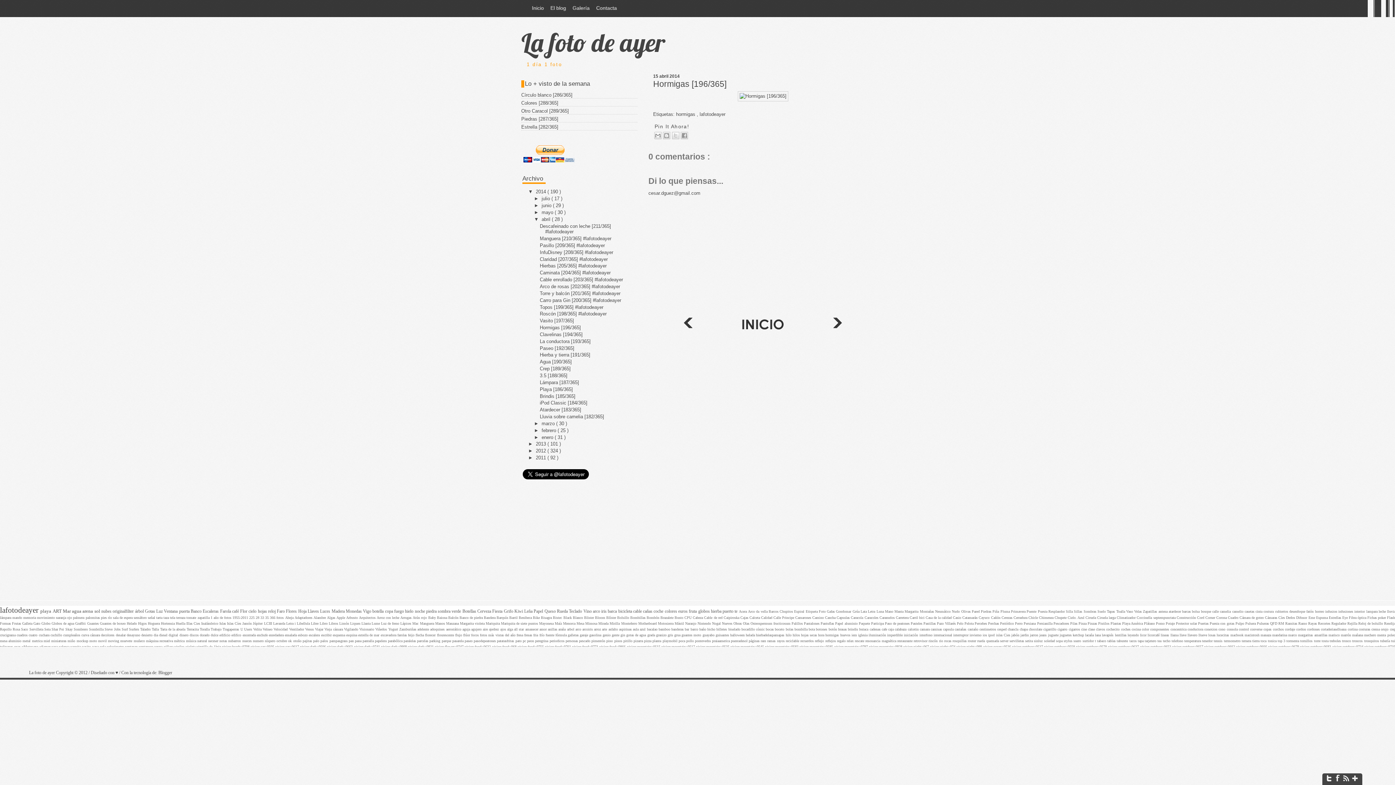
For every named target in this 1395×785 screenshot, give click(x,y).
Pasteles (917, 623)
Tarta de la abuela (173, 629)
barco (695, 629)
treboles (1336, 641)
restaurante (905, 641)
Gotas (150, 611)
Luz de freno (390, 623)
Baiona (442, 618)
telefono (1178, 641)
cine (1084, 629)
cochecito (1113, 629)
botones (822, 629)
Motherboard (648, 623)
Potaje (1171, 623)
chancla (1013, 629)
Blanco (578, 618)
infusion (1331, 611)
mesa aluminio (11, 641)
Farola (226, 611)
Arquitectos (368, 618)
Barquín (503, 618)
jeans (1043, 635)
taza (166, 618)
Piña (996, 611)
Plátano (1150, 623)
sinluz (1039, 641)
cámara (95, 635)
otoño (298, 641)
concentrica (1179, 629)
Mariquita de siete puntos (520, 623)
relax (851, 641)
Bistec (558, 618)
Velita (258, 629)
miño (72, 641)
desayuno (134, 635)
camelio (1238, 611)
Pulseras (1263, 623)
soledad (1050, 641)
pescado (585, 641)
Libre (315, 623)
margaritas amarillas (1313, 635)
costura (1269, 611)
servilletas (1017, 641)
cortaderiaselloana (1334, 629)
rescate (860, 641)
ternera (1247, 641)
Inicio (538, 8)
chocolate (1036, 629)
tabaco (1102, 641)
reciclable (793, 641)
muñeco (140, 641)
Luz (160, 611)
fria (536, 635)
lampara (1372, 611)
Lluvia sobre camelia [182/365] (572, 416)
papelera (381, 641)
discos (195, 635)
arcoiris (588, 629)
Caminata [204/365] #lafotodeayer (575, 272)
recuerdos (807, 641)
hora (821, 635)
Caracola (857, 618)
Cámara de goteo (1252, 618)
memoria (30, 618)
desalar (121, 635)
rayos (781, 641)
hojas (263, 611)
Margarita (912, 611)
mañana (1358, 635)
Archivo (532, 178)
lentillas (1121, 635)
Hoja (303, 611)
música (191, 641)
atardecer (1175, 611)
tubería (1385, 641)
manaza (1266, 635)
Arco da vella (758, 611)
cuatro (34, 635)
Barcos (774, 611)
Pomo (1161, 623)
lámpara (6, 618)
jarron (1034, 635)
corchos (1279, 629)
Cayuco (985, 618)
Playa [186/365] (556, 389)
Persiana (1030, 623)
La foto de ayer (593, 43)
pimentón (598, 641)
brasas (843, 629)
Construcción (1187, 618)
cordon (1301, 629)
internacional (943, 635)
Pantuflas (828, 623)
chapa (1024, 629)
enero (548, 437)
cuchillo (56, 635)
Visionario (367, 629)
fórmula (561, 635)
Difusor (1302, 618)
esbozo (303, 635)
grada (651, 635)
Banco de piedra (472, 618)
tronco (1347, 641)
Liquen (355, 623)
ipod (992, 635)
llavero (1193, 635)
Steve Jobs (113, 629)
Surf (125, 629)
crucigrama (8, 635)
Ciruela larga (1107, 618)
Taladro (146, 629)
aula (636, 629)
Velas (1138, 611)
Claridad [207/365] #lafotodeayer (574, 259)
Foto (823, 611)
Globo (46, 623)
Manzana (453, 623)
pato (519, 641)
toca (1264, 641)
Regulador (1339, 623)
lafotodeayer (20, 610)
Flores (292, 611)
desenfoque (1297, 611)
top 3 (1282, 641)
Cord (1201, 618)
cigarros (1075, 629)
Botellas (469, 611)
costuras (1365, 629)
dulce (215, 635)
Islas (223, 623)
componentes (1160, 629)
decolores (108, 635)
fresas (528, 635)
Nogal (717, 623)
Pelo (961, 623)
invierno (976, 635)
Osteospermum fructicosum (771, 623)
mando (17, 618)
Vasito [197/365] (557, 320)
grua (678, 635)
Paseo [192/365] (557, 348)
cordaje (1290, 629)
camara (925, 629)
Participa (878, 623)
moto (93, 641)
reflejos (831, 641)
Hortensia (168, 623)
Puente (1032, 611)
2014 (541, 191)
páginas (755, 641)
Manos (440, 623)
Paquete (865, 623)
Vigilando (351, 629)
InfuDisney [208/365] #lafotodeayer (576, 252)
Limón (344, 623)
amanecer (532, 629)
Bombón (653, 618)
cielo (253, 611)
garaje (584, 635)
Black (568, 618)
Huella (181, 623)
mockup (83, 641)
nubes (107, 611)
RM (1281, 623)
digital (174, 635)
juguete (1054, 635)
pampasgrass (339, 641)
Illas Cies (193, 623)
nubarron (235, 641)
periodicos (558, 641)
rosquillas (960, 641)
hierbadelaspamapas (770, 635)
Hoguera (154, 623)
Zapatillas (1150, 611)
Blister (589, 618)
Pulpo (1240, 623)
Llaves (314, 611)
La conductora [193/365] (565, 341)
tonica (1273, 641)
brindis (853, 629)
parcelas (423, 641)
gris (671, 635)
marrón (1346, 635)
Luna (881, 611)
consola (1233, 629)
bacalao (653, 629)
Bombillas (638, 618)
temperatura (1193, 641)
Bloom (600, 618)
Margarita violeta (473, 623)
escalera (315, 635)
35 (267, 618)
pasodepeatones (485, 641)
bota (812, 629)
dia (156, 635)
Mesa (581, 623)
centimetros (988, 629)
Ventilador (297, 629)
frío (542, 635)
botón (833, 629)
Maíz (559, 623)
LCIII (268, 623)
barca (613, 611)
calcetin (914, 629)
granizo (662, 635)
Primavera (1019, 611)
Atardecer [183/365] (560, 409)
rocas (948, 641)
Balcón (454, 618)
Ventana (171, 611)
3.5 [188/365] (553, 375)
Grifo (509, 611)
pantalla (369, 641)
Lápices (406, 623)
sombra (445, 611)
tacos (1133, 641)
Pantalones (812, 623)
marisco (1335, 635)
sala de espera (123, 618)
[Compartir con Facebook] (684, 135)
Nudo (956, 611)
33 (262, 618)
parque (447, 641)
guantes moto (692, 635)
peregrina (542, 641)
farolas (402, 635)
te (737, 611)
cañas (648, 611)
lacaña (1090, 635)
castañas (961, 629)
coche (659, 611)
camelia (1226, 611)
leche (1383, 611)
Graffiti (81, 623)
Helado (132, 623)
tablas (1112, 641)
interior (1360, 611)
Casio (957, 618)
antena (1164, 611)
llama (1175, 635)
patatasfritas (506, 641)
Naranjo (691, 623)
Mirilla (615, 623)
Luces (325, 611)
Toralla (205, 629)
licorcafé (1154, 635)
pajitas (308, 641)
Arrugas (406, 618)
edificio (225, 635)
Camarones (803, 618)
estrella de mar (369, 635)
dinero (184, 635)
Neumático (943, 611)
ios (985, 635)
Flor (244, 611)
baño (703, 629)
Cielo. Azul (1076, 618)
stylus (1068, 641)
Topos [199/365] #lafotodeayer (571, 307)
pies (104, 618)
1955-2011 (240, 618)
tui (1393, 641)
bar (687, 629)
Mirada (604, 623)
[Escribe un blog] (666, 135)
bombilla (801, 629)
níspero (270, 641)
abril (547, 219)
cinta (1259, 611)
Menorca (570, 623)
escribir (327, 635)
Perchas (994, 623)
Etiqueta (812, 611)
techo (1167, 641)
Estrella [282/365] (539, 127)
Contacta (606, 8)
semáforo (141, 618)
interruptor (961, 635)
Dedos (1291, 618)
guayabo (709, 635)
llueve (1203, 635)
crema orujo (1380, 629)
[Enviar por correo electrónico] (658, 135)
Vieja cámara (334, 629)
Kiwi (519, 611)
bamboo (665, 629)
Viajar (319, 629)
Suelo (1102, 611)
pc (525, 641)
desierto (147, 635)
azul (643, 629)
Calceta (755, 618)
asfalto (613, 629)
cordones (1314, 629)
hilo (789, 635)
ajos (503, 629)
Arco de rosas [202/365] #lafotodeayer (580, 286)
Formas (6, 623)
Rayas (1313, 623)
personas (572, 641)
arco (578, 629)
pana (359, 641)
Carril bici (918, 618)
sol (97, 611)
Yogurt (393, 629)
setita (1029, 641)
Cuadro (1234, 618)
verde (457, 611)
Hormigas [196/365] (690, 84)
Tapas (1111, 611)
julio (546, 198)
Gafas (831, 611)
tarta (159, 618)
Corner (1210, 618)
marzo (549, 423)
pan (352, 641)
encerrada (250, 635)
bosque (1206, 611)
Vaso (1130, 611)
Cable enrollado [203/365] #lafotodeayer (581, 279)
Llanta (366, 623)
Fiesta (498, 611)
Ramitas (1291, 623)
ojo (70, 618)
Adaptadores (304, 618)
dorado (205, 635)
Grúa (857, 611)
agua (77, 611)
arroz (598, 629)
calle (1216, 611)
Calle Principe (784, 618)
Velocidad (281, 629)
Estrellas (1335, 618)
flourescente (446, 635)
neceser (213, 641)
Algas (331, 618)
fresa (520, 635)
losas (1212, 635)
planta (657, 641)
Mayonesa (547, 623)
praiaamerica (721, 641)
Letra (872, 611)
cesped (1002, 629)
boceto (780, 629)
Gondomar (844, 611)
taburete (1123, 641)
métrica (180, 641)
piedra (432, 611)
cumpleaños (72, 635)
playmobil (671, 641)
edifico (236, 635)
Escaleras (211, 611)
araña (562, 629)
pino (610, 641)
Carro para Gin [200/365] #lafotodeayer (580, 300)
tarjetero (1151, 641)
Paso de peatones (898, 623)
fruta (693, 611)
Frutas (17, 623)
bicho (711, 629)
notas (223, 641)
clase (1092, 629)
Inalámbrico (210, 623)
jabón (1015, 635)
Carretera (903, 618)
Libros (334, 623)
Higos (143, 623)
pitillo (628, 641)
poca (682, 641)
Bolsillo (623, 618)
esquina (352, 635)
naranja (61, 618)
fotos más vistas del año (498, 635)
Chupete (1061, 618)
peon (531, 641)
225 (252, 618)
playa (46, 611)
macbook (1237, 635)
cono (1222, 629)
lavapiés (1108, 635)
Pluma (1005, 611)
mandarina (1280, 635)
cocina (1137, 629)
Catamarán (970, 618)
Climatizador (1127, 618)
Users (248, 629)
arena (88, 611)
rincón (934, 641)
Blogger (165, 673)
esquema (339, 635)
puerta (185, 611)
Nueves (727, 623)
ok (290, 641)
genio (607, 635)
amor (543, 629)
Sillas (1078, 611)
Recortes (1324, 623)
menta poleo (1386, 635)
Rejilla (1352, 623)
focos (475, 635)
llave (1184, 635)
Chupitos (787, 611)
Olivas (966, 611)
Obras (738, 623)
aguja (466, 629)
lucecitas (1223, 635)
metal (27, 641)
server (1005, 641)
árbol (140, 611)
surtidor (1089, 641)
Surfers (134, 629)
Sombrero (81, 629)
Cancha (831, 618)
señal (152, 618)
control (1244, 629)
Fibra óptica (1358, 618)
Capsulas (844, 618)
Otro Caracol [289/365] (545, 111)
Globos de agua (63, 623)
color (1146, 629)
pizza (648, 641)
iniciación (911, 635)
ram (764, 641)
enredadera (277, 635)
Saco (25, 629)
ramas (772, 641)
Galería (581, 8)
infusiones (1346, 611)
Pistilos (1104, 623)
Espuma (1322, 618)
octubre (282, 641)
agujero (477, 629)
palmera (79, 618)
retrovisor (921, 641)
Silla (1070, 611)
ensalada (291, 635)
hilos (797, 635)
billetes (722, 629)
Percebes (981, 623)
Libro (324, 623)
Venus (310, 629)
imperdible (895, 635)
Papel (539, 611)
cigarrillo (1050, 629)
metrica (38, 641)
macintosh (1253, 635)
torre (1318, 641)
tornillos (1307, 641)
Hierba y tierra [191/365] (565, 355)
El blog (558, 8)
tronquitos (1372, 641)
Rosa (17, 629)
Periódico (1007, 623)
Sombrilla (97, 629)
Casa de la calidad (939, 618)
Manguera (427, 623)
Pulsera (1251, 623)
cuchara (44, 635)
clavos (1101, 629)
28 (258, 618)
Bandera (490, 618)
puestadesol (740, 641)
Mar (67, 611)
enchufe (263, 635)
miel (47, 641)
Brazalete (667, 618)
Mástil (680, 623)
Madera (339, 611)
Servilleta (36, 629)
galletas (574, 635)
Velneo (268, 629)
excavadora (389, 635)
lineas (1165, 635)
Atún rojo (420, 618)
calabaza (901, 629)
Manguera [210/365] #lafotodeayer (575, 238)
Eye (1345, 618)
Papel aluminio (846, 623)
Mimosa (591, 623)
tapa (1141, 641)
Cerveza (484, 611)
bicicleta (625, 611)
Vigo (367, 611)
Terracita (193, 629)
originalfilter (124, 611)
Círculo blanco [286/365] (547, 95)
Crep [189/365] (555, 368)
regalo (842, 641)
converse (1256, 629)
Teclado (576, 611)
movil (103, 641)
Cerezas (1008, 618)
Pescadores (1062, 623)
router (972, 641)
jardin (1025, 635)
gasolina (595, 635)
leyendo (1134, 635)
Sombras (1090, 611)
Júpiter (258, 623)
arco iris (600, 611)
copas (1268, 629)
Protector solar (1187, 623)
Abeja (290, 618)
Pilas (1074, 623)
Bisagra (547, 618)
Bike (537, 618)
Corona (1222, 618)
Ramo (1303, 623)
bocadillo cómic (753, 629)
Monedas (354, 611)
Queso (551, 611)
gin (623, 635)
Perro (1019, 623)
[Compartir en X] (675, 135)
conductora (1196, 629)
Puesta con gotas (1222, 623)
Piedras (986, 611)
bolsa (1196, 611)
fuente (550, 635)
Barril (514, 618)
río (110, 618)
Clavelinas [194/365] (561, 334)
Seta (48, 629)
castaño (973, 629)
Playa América (1133, 623)
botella (378, 611)
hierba (717, 611)
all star (519, 629)
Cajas (744, 618)
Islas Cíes (234, 623)
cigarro (1063, 629)
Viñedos (381, 629)
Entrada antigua (687, 324)
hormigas (832, 635)
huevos (846, 635)
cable (638, 611)
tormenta (1293, 641)
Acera (743, 611)
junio (547, 205)
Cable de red (713, 618)
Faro (281, 611)
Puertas (1204, 623)
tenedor (1208, 641)
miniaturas (59, 641)
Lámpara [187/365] (559, 382)
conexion (1211, 629)
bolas (790, 629)
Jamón (247, 623)
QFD (1274, 623)
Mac (416, 623)
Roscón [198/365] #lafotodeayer (573, 314)
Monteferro (629, 623)
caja (891, 629)
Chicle (1033, 618)
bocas (770, 629)
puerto (729, 611)
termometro (1233, 641)
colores (671, 611)
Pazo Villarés (947, 623)
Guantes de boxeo (113, 623)
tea (1159, 641)
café (236, 611)
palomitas (93, 618)
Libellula (304, 623)
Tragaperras (231, 629)
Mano (889, 611)
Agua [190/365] (556, 362)
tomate (191, 618)
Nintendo (705, 623)
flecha (420, 635)
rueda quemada (988, 641)
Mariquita (493, 623)
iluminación (878, 635)
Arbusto (352, 618)
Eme (1312, 618)
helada (751, 635)
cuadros (23, 635)
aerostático (454, 629)
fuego (399, 611)
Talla (156, 629)
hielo (410, 611)
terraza (181, 618)
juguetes (1066, 635)
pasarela (458, 641)
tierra (1256, 641)
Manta (899, 611)
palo (316, 641)
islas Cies (1003, 635)
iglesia (863, 635)
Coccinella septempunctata (1156, 618)
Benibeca (526, 618)
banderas (678, 629)
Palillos (798, 623)
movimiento (46, 618)
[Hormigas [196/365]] (763, 96)
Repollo (6, 629)
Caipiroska (732, 618)
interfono (926, 635)
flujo (459, 635)
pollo (690, 641)
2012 (541, 451)
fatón (1310, 611)
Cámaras (1271, 618)
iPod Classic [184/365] (563, 403)
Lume (376, 623)
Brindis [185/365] (557, 396)
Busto (679, 618)
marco (1293, 635)
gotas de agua (636, 635)
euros (683, 611)
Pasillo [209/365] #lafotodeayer (572, 245)
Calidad (767, 618)
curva (85, 635)
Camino (818, 618)
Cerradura (1021, 618)
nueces (247, 641)
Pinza (1083, 623)
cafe (885, 629)
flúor (467, 635)
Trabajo (217, 629)
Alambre (320, 618)
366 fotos (277, 618)
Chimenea (1047, 618)
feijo (412, 635)
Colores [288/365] (539, 103)
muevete (126, 641)
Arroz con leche (388, 618)
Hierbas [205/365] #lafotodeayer (573, 266)
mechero (1370, 635)
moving (114, 641)
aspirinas (626, 629)
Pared (976, 611)
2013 (541, 444)
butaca (864, 629)
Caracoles (872, 618)
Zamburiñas (408, 629)
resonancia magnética (881, 641)
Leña (529, 611)
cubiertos (1282, 611)
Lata (864, 611)
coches (1126, 629)
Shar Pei (58, 629)
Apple (341, 618)
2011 (541, 457)
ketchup (1079, 635)
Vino (588, 611)
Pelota (970, 623)
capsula (949, 629)
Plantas (1116, 623)
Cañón (996, 618)
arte (605, 629)
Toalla (1121, 611)
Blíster (611, 618)
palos (324, 641)
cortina (1353, 629)
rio (941, 641)
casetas (1250, 611)
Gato (37, 623)
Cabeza (698, 618)
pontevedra (703, 641)
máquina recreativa (160, 641)
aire (486, 629)
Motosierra (666, 623)
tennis (1219, 641)
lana (1098, 635)
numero (259, 641)
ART (58, 611)
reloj (272, 611)
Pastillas (930, 623)
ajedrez (494, 629)
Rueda (563, 611)
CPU (688, 618)
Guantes (93, 623)
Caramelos (888, 618)
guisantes (723, 635)
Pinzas (1093, 623)
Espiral (799, 611)
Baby (432, 618)
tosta (1326, 641)
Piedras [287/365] (539, 119)
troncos (1358, 641)
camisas (937, 629)
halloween (738, 635)
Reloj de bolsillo (1371, 623)
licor (1144, 635)
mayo (548, 212)
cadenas (876, 629)
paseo (469, 641)
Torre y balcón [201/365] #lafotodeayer (580, 293)
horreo (1320, 611)
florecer (431, 635)
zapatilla (204, 618)
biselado (734, 629)
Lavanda (279, 623)
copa (389, 611)
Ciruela (1091, 618)
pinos (618, 641)
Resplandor (1057, 611)
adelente (423, 629)
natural (202, 641)
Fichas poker (1377, 618)
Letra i (291, 623)
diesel (164, 635)
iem (855, 635)
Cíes (1282, 618)
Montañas (927, 611)
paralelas (410, 641)
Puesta (1043, 611)
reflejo (820, 641)
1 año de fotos (221, 618)
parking (435, 641)
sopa (1060, 641)
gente (616, 635)
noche (420, 611)
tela (173, 618)
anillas (553, 629)
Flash (1391, 618)
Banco (197, 611)
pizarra (639, 641)
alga (510, 629)
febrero (550, 430)
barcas (1187, 611)
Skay (69, 629)
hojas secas (809, 635)
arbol (571, 629)
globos (704, 611)
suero (1077, 641)
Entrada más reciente (838, 324)
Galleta (27, 623)
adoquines (438, 629)
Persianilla (1045, 623)
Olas (747, 623)
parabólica (396, 641)
